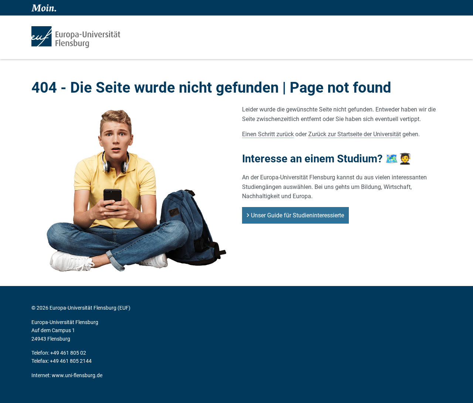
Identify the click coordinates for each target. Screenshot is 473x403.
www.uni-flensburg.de (77, 375)
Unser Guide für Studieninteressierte (297, 215)
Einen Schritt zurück (268, 134)
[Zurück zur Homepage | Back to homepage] (75, 37)
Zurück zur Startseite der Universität (354, 134)
